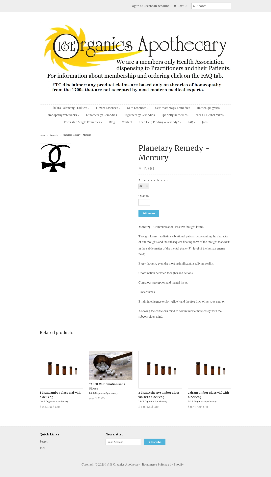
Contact (127, 122)
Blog (112, 122)
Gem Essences (137, 108)
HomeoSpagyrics (208, 108)
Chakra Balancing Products (70, 108)
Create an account (156, 6)
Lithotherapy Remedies (101, 115)
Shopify (179, 464)
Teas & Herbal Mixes (210, 115)
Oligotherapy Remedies (139, 115)
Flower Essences (107, 108)
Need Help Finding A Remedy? (159, 122)
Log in (134, 6)
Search (44, 441)
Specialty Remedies (174, 115)
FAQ (191, 122)
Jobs (205, 122)
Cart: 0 (181, 6)
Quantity (143, 195)
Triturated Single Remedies (82, 122)
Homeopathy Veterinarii (61, 115)
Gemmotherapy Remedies (172, 108)
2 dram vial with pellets (153, 180)
